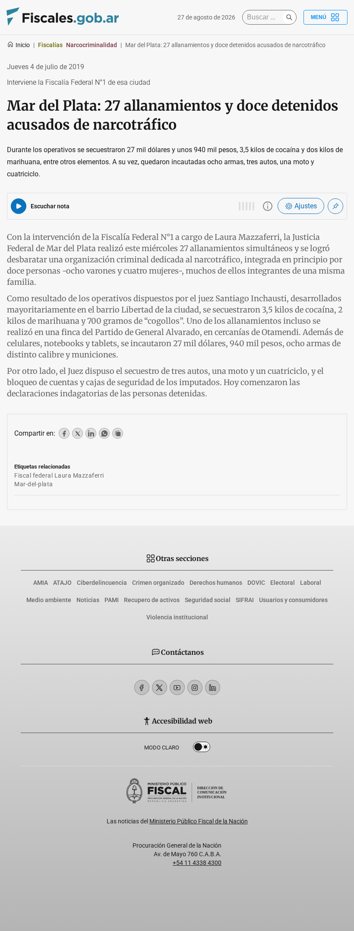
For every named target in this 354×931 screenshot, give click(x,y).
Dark (201, 748)
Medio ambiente (48, 599)
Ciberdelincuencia (102, 582)
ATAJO (62, 582)
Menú (318, 17)
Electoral (282, 582)
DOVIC (256, 582)
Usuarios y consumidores (293, 599)
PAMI (111, 599)
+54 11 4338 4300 (197, 862)
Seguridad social (208, 599)
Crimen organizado (158, 582)
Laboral (310, 582)
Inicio (23, 44)
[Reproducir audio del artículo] (18, 206)
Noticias (87, 599)
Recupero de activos (152, 599)
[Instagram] (194, 687)
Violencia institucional (177, 617)
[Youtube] (177, 687)
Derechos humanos (216, 582)
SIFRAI (245, 599)
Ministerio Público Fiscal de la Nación (198, 821)
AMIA (40, 582)
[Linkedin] (212, 687)
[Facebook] (141, 687)
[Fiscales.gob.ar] (62, 17)
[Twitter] (159, 687)
